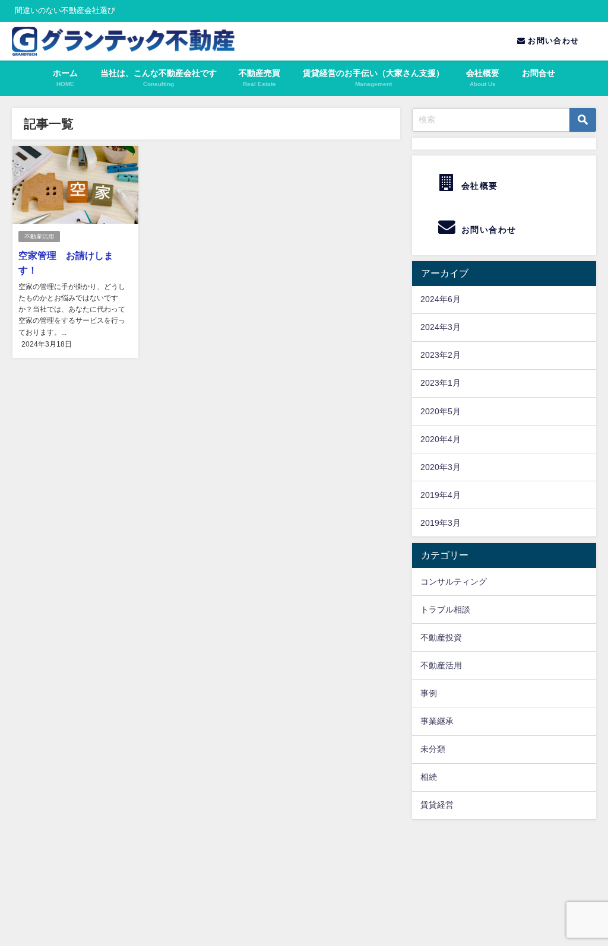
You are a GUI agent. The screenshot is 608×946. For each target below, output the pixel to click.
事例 (428, 693)
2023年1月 (440, 383)
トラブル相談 (445, 609)
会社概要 (478, 186)
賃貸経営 (437, 805)
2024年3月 (440, 327)
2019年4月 (440, 495)
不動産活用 (39, 236)
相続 (428, 777)
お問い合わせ (552, 41)
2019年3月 (440, 523)
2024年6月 (440, 299)
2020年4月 (440, 439)
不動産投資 (441, 637)
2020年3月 (440, 467)
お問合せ (538, 73)
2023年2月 (440, 355)
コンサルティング (453, 581)
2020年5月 (440, 411)
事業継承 (437, 721)
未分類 (432, 749)
